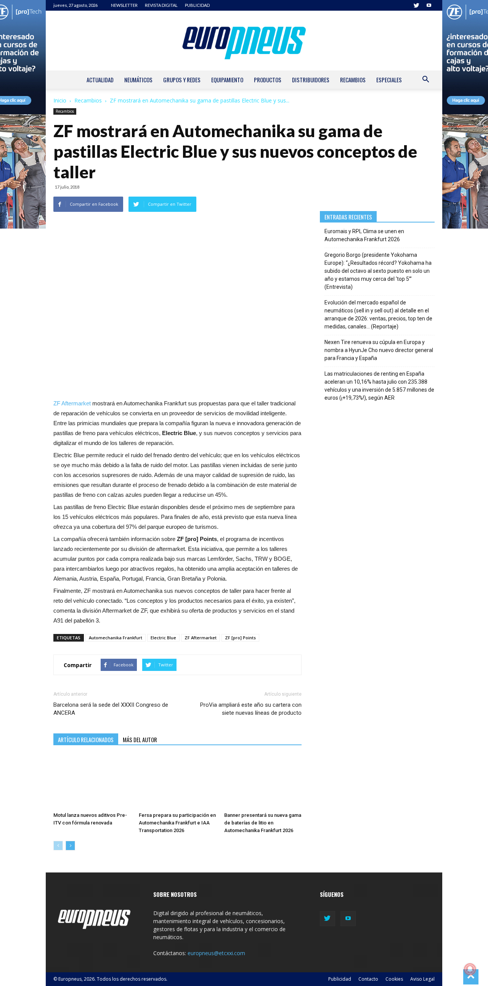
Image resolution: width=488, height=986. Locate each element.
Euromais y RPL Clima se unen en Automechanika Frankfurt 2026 (364, 235)
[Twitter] (416, 5)
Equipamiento (227, 79)
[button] (425, 80)
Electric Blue (163, 637)
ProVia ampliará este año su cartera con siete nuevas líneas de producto (250, 708)
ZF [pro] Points (240, 637)
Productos (267, 79)
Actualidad (100, 79)
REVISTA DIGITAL (161, 5)
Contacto (368, 979)
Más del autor (140, 739)
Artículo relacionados (86, 739)
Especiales (389, 79)
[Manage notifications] (470, 969)
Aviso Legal (422, 979)
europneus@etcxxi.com (216, 953)
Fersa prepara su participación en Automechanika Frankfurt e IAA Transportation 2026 (177, 822)
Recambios (353, 79)
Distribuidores (310, 79)
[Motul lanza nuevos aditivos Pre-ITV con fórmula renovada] (92, 782)
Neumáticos (138, 79)
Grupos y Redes (182, 79)
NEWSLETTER (124, 5)
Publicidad (339, 979)
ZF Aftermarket (72, 403)
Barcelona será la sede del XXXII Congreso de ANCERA (110, 708)
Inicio (59, 100)
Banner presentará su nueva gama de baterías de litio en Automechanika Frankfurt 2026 (262, 822)
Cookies (394, 979)
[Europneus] (244, 40)
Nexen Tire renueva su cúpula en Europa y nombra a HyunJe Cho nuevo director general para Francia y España (378, 350)
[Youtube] (429, 5)
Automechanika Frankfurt (115, 637)
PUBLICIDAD (197, 5)
